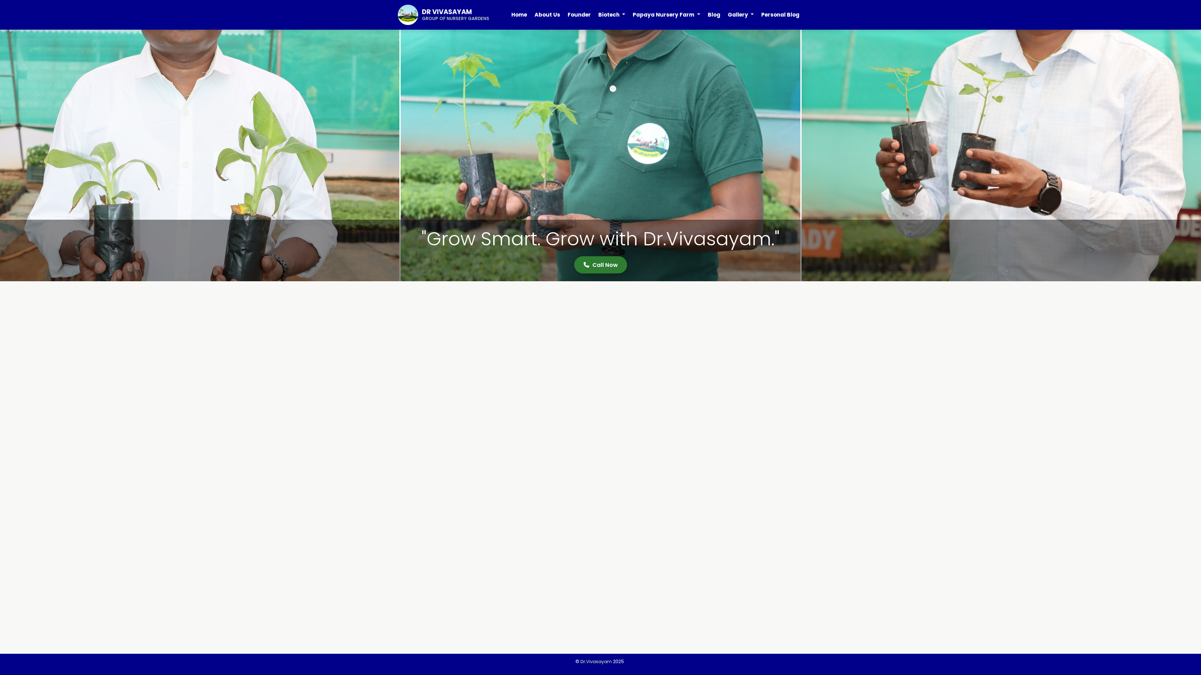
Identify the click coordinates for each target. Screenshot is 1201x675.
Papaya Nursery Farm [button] (664, 14)
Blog (714, 14)
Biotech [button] (609, 14)
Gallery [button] (738, 14)
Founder (579, 14)
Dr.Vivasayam (596, 661)
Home (519, 14)
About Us (547, 14)
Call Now (605, 265)
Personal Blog (780, 14)
